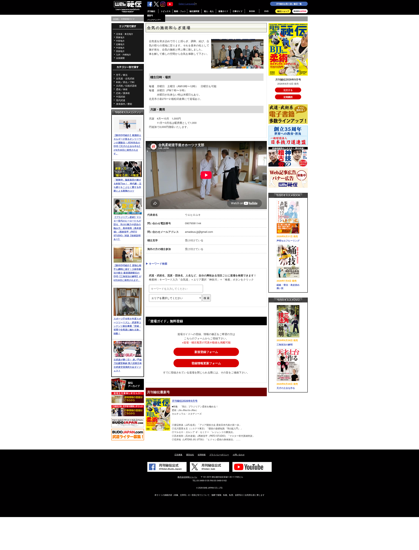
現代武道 (120, 100)
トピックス (166, 11)
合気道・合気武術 (125, 78)
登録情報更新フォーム (206, 363)
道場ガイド (223, 11)
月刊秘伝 (151, 11)
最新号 (150, 15)
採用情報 (202, 454)
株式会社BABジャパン (187, 476)
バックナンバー (154, 19)
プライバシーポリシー (219, 454)
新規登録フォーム (206, 352)
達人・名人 (209, 11)
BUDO (300, 11)
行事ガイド (238, 11)
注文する (288, 90)
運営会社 (190, 454)
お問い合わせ (239, 454)
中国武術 (120, 96)
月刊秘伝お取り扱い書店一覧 (289, 4)
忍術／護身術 (123, 93)
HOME (116, 18)
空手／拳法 (122, 74)
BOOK (252, 11)
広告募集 (178, 454)
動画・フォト (180, 11)
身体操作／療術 (124, 103)
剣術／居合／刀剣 (125, 82)
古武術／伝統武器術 (126, 85)
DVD (266, 11)
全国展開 (120, 58)
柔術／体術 (122, 89)
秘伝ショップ (283, 11)
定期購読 (288, 97)
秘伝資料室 (194, 11)
